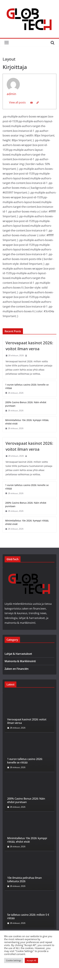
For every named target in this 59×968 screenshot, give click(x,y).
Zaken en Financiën (17, 669)
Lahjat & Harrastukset (18, 654)
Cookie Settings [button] (13, 960)
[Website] (37, 102)
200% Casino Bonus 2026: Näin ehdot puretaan (25, 404)
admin (11, 94)
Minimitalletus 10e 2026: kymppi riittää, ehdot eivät (27, 422)
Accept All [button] (31, 960)
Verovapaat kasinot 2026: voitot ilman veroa (29, 345)
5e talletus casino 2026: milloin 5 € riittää (28, 916)
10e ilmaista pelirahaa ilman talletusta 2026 (24, 879)
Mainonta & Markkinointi (20, 661)
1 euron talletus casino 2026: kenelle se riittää (27, 386)
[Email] (31, 102)
